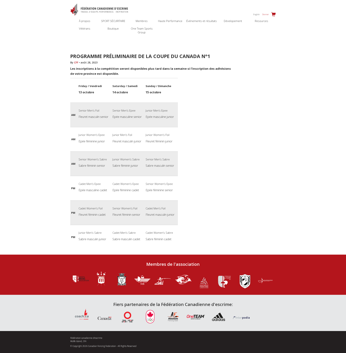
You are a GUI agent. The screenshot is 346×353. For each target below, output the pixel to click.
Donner (265, 14)
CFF (76, 62)
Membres (142, 21)
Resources (261, 21)
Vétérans (84, 28)
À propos (84, 21)
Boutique (113, 28)
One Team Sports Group (142, 30)
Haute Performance (170, 21)
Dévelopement (233, 21)
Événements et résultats (201, 21)
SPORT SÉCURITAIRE (113, 21)
